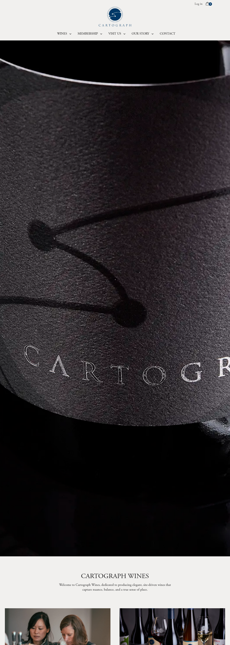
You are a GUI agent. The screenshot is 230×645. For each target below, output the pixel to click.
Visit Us (114, 34)
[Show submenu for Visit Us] (124, 33)
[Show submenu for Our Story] (153, 33)
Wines (62, 34)
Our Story (140, 34)
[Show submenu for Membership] (101, 33)
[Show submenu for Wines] (70, 33)
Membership (88, 34)
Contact (167, 34)
